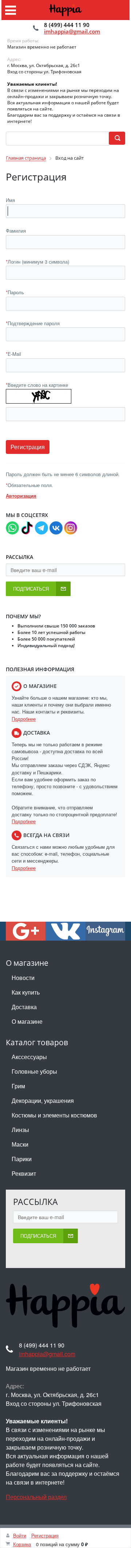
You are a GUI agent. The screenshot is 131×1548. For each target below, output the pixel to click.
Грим (18, 1086)
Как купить (26, 992)
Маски (20, 1144)
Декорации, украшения (43, 1100)
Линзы (20, 1129)
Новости (23, 977)
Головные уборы (34, 1071)
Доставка (24, 1007)
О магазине (27, 1021)
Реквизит (24, 1173)
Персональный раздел (36, 1497)
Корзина (22, 1544)
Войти (19, 1535)
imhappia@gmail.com (72, 31)
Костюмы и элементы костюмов (54, 1115)
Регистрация (45, 1535)
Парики (22, 1159)
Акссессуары (29, 1057)
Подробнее (24, 718)
